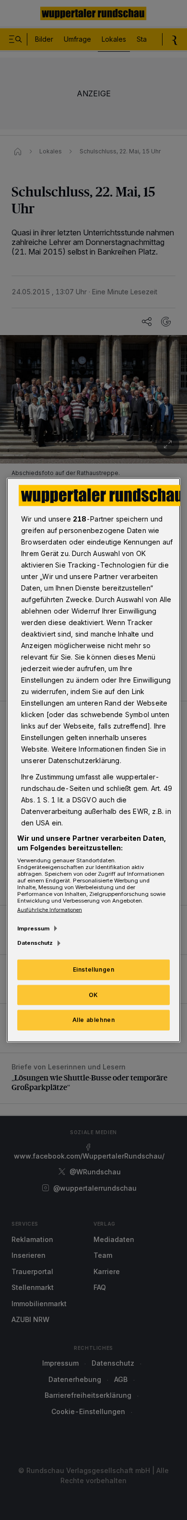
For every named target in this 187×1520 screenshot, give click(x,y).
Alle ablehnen (93, 1019)
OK (93, 994)
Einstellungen (94, 969)
